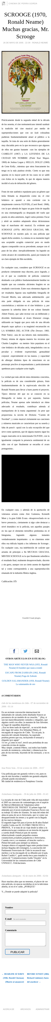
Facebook (14, 651)
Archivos (25, 1009)
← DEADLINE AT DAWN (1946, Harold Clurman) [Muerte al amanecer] (13, 978)
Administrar (42, 1009)
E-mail (15, 919)
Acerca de (8, 1009)
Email (36, 651)
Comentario (11, 930)
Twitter (25, 651)
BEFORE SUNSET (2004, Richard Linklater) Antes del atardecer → (38, 978)
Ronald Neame (40, 43)
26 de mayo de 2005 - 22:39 (16, 43)
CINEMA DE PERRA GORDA (23, 3)
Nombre (9, 907)
